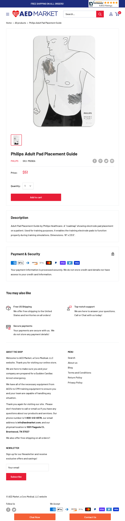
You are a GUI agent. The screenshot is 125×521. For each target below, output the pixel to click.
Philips (14, 161)
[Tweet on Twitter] (106, 160)
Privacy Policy (75, 382)
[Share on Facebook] (95, 160)
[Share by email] (112, 160)
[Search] (100, 14)
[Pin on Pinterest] (100, 160)
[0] (117, 14)
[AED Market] (35, 14)
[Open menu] (7, 14)
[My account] (110, 14)
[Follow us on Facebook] (8, 510)
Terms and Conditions (79, 372)
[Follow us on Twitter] (14, 510)
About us (72, 362)
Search (71, 357)
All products (20, 23)
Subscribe (16, 476)
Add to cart (36, 197)
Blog (70, 367)
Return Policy (75, 377)
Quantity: (16, 185)
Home (9, 23)
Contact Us (90, 517)
